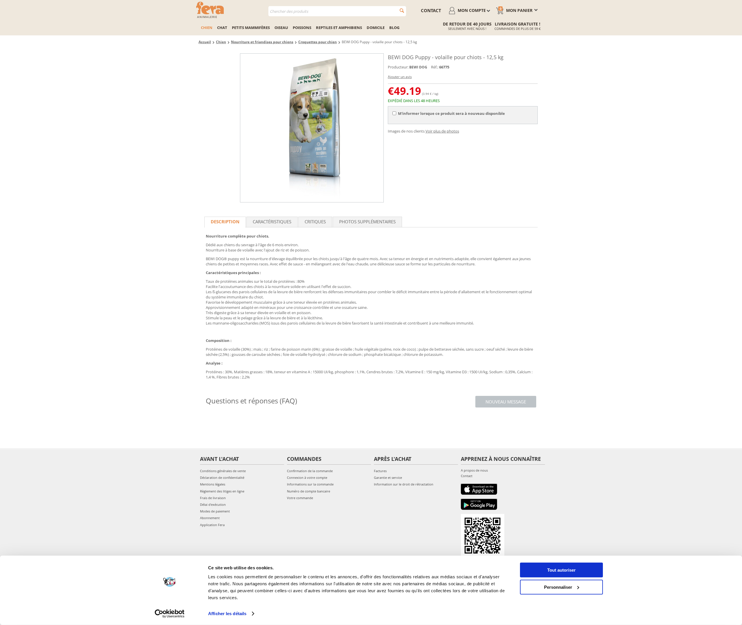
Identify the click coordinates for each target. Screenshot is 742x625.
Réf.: (434, 67)
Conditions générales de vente (223, 471)
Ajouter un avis (400, 76)
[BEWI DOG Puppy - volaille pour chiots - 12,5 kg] (311, 128)
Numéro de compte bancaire (308, 491)
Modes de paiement (215, 511)
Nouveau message (505, 402)
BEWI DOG (418, 67)
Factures (380, 471)
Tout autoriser (561, 570)
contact (431, 10)
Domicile (376, 27)
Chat (222, 27)
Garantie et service (388, 477)
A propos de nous (474, 470)
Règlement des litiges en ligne (222, 491)
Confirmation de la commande (310, 471)
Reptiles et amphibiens (339, 27)
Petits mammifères (251, 27)
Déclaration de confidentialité (222, 477)
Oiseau (281, 27)
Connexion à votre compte (307, 477)
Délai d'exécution (213, 504)
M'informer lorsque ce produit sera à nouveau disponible (451, 113)
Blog (394, 27)
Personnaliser (558, 586)
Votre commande (300, 498)
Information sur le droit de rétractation (403, 484)
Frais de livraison (213, 498)
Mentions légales (212, 484)
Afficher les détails (227, 613)
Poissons (302, 27)
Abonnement (210, 518)
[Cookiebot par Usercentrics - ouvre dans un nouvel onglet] (169, 613)
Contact (466, 476)
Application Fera (212, 525)
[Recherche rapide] (402, 10)
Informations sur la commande (310, 484)
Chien (206, 27)
